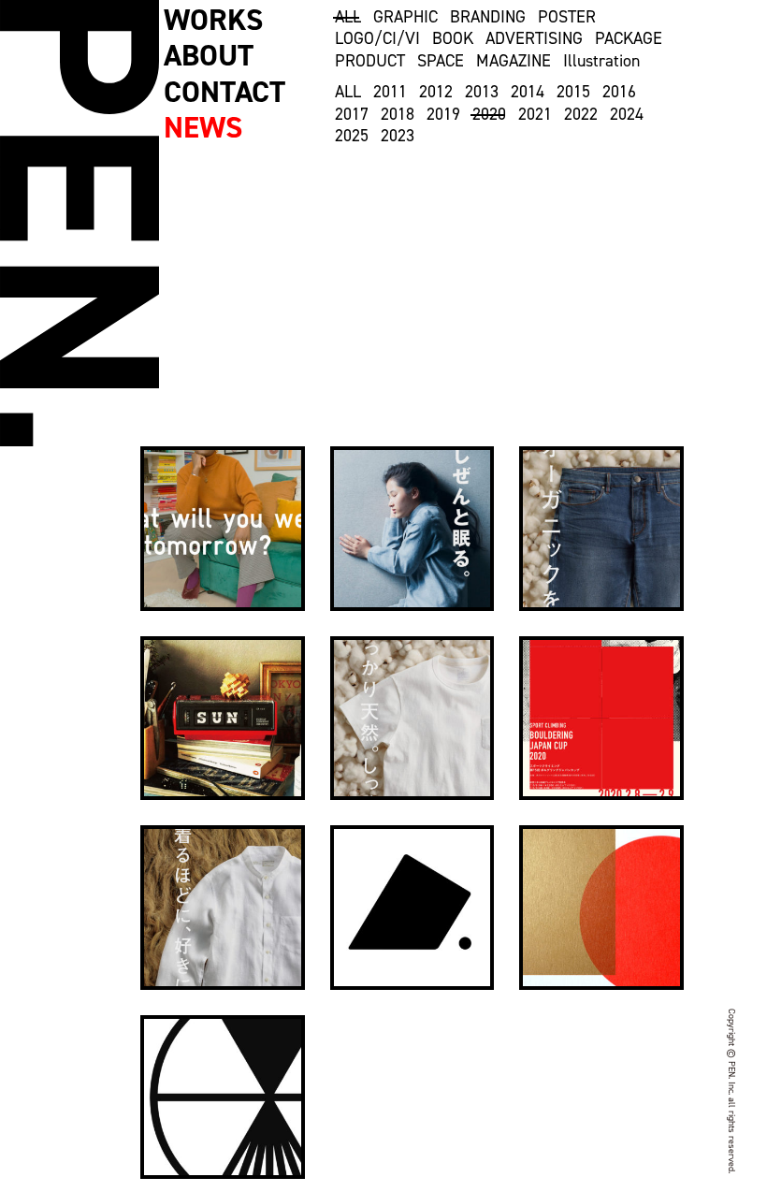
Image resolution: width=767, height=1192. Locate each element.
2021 (535, 114)
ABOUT (208, 55)
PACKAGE (628, 39)
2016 (619, 92)
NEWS (203, 127)
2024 (627, 114)
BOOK (452, 39)
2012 (436, 92)
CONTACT (224, 91)
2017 (352, 114)
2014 (527, 92)
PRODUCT (370, 61)
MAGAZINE (513, 61)
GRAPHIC (405, 17)
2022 (581, 114)
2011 (390, 92)
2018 (397, 114)
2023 (397, 136)
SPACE (440, 61)
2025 (352, 136)
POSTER (567, 17)
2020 (489, 114)
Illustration (601, 61)
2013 (482, 92)
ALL (348, 17)
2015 (573, 92)
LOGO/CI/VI (377, 39)
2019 (443, 114)
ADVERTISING (534, 39)
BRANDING (488, 17)
